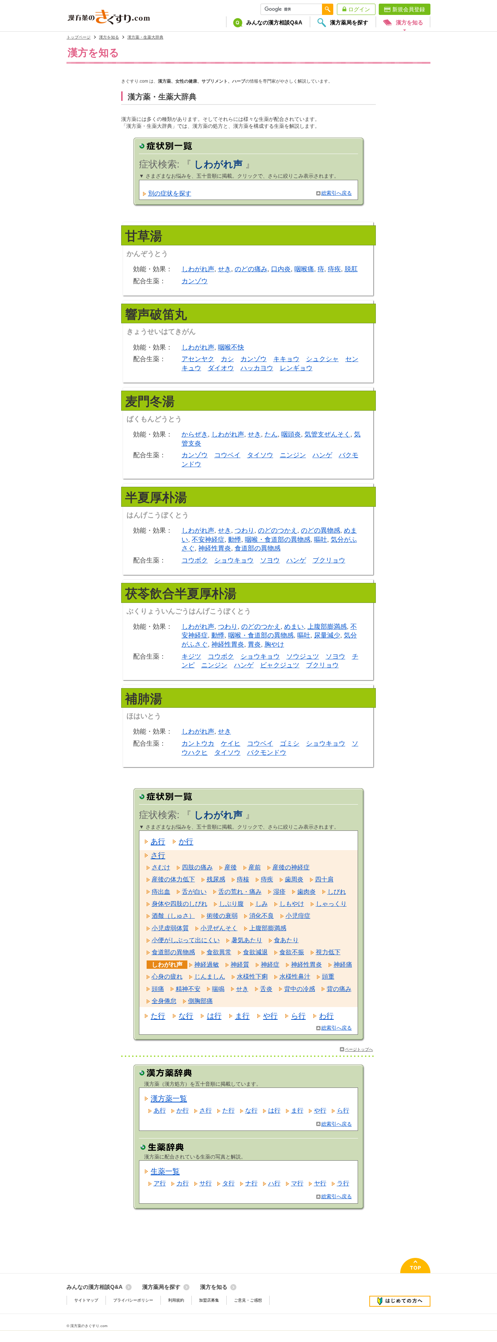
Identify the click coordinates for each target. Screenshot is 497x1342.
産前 (255, 867)
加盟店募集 (209, 1300)
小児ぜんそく (219, 928)
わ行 (326, 1016)
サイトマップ (86, 1300)
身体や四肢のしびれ (179, 903)
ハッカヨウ (256, 368)
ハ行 (274, 1183)
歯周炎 (294, 879)
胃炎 (254, 644)
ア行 (160, 1183)
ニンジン (293, 455)
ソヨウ (270, 560)
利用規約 (176, 1300)
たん (271, 434)
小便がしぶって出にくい (186, 940)
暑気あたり (246, 940)
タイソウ (260, 455)
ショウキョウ (234, 560)
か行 (186, 841)
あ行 (158, 841)
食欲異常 (219, 952)
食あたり (286, 940)
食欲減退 (255, 952)
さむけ (161, 867)
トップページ (79, 37)
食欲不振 (291, 952)
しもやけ (291, 903)
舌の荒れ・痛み (240, 891)
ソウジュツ (302, 656)
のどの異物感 (320, 530)
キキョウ (286, 359)
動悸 (234, 539)
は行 (214, 1016)
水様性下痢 (252, 976)
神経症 (270, 964)
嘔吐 (320, 539)
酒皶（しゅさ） (173, 915)
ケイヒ (230, 743)
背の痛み (339, 989)
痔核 (243, 879)
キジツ (191, 656)
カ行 (182, 1183)
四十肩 (324, 879)
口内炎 (281, 269)
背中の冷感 (299, 989)
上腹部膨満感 (327, 626)
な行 (186, 1016)
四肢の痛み (197, 867)
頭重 (328, 976)
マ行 (297, 1183)
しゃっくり (331, 903)
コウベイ (227, 455)
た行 (158, 1016)
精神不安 (188, 989)
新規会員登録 (408, 9)
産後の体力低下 (173, 879)
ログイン (359, 9)
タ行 (228, 1183)
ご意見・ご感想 (248, 1300)
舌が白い (194, 891)
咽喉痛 (304, 269)
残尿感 (216, 879)
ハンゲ (322, 455)
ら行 (298, 1016)
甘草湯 (143, 236)
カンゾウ (195, 281)
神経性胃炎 (214, 548)
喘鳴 (218, 989)
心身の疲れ (167, 976)
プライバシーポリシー (133, 1300)
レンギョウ (296, 368)
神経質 (240, 964)
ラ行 (343, 1183)
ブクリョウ (329, 560)
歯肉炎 (306, 891)
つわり (244, 530)
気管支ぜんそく (327, 434)
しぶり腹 (231, 903)
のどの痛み (251, 269)
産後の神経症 (291, 867)
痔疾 (334, 269)
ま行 (242, 1016)
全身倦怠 (164, 1001)
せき (224, 269)
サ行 (205, 1183)
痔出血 (161, 891)
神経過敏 (206, 964)
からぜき (195, 434)
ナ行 (251, 1183)
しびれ (336, 891)
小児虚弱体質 (170, 928)
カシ (227, 359)
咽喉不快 (231, 347)
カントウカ (198, 743)
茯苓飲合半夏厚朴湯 (180, 593)
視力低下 (328, 952)
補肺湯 (143, 699)
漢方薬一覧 (169, 1098)
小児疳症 (298, 915)
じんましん (209, 976)
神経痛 (343, 964)
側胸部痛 (200, 1001)
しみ (261, 903)
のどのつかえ (277, 530)
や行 (270, 1016)
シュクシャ (322, 359)
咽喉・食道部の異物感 (277, 539)
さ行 (158, 855)
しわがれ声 (198, 269)
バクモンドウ (266, 752)
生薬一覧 (165, 1171)
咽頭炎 (291, 434)
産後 (230, 867)
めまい (294, 626)
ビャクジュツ (279, 665)
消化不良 (261, 915)
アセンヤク (198, 359)
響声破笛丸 (156, 314)
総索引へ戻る (336, 193)
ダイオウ (221, 368)
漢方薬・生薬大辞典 (145, 37)
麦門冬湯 (150, 401)
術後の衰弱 (222, 915)
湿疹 (279, 891)
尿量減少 (327, 635)
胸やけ (274, 644)
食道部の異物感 (258, 548)
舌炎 (266, 989)
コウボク (195, 560)
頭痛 (158, 989)
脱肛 (351, 269)
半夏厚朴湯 (156, 497)
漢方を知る (109, 37)
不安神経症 (208, 539)
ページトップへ (359, 1049)
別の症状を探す (169, 193)
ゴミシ (289, 743)
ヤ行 (320, 1183)
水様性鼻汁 (294, 976)
